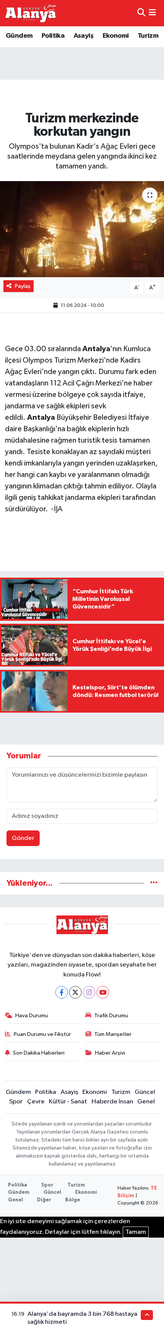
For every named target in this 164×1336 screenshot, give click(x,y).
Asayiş (83, 35)
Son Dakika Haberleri (38, 1053)
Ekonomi (116, 35)
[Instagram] (89, 992)
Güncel (145, 1092)
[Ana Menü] (152, 13)
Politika (53, 35)
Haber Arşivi (110, 1053)
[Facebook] (61, 992)
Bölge (72, 1200)
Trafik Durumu (111, 1015)
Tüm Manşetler (113, 1034)
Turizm (148, 35)
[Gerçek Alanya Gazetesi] (30, 13)
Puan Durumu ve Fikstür (42, 1034)
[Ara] (141, 13)
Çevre (36, 1101)
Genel (146, 1101)
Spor (16, 1101)
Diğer (44, 1200)
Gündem (19, 35)
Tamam (135, 1232)
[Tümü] (154, 883)
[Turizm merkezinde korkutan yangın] (82, 229)
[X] (75, 992)
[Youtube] (102, 992)
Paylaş (23, 286)
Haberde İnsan (112, 1101)
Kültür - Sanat (68, 1101)
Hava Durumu (31, 1015)
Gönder (23, 838)
